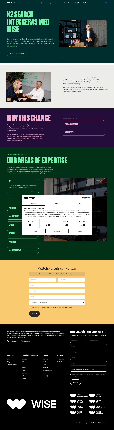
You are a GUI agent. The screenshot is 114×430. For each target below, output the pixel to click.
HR (23, 376)
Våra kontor (60, 362)
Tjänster (43, 3)
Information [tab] (57, 203)
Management (25, 359)
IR (43, 373)
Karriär (44, 365)
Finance (24, 379)
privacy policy (68, 307)
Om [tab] (80, 203)
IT (22, 365)
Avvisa (35, 231)
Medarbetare (60, 359)
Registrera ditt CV (47, 370)
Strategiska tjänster (12, 365)
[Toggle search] (102, 3)
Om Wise (85, 3)
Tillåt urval (57, 231)
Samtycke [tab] (33, 203)
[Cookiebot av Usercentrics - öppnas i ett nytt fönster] (83, 198)
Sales (23, 362)
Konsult (9, 359)
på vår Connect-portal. (69, 274)
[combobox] (30, 291)
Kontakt (93, 3)
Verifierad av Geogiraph (83, 423)
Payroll (24, 367)
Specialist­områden (30, 355)
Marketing (24, 373)
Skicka (34, 314)
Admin (24, 370)
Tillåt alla (79, 231)
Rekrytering (10, 362)
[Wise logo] (12, 3)
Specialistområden (55, 3)
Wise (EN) (45, 376)
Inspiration (67, 3)
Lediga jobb (76, 3)
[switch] (48, 225)
